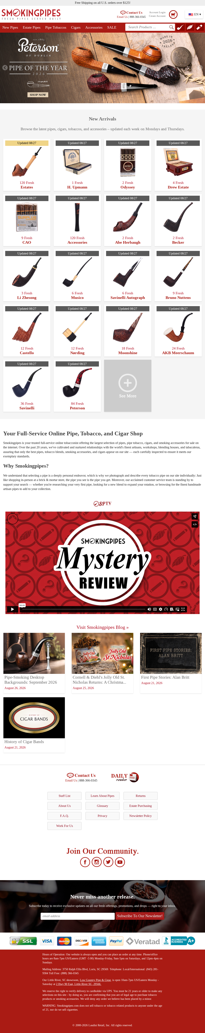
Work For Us (64, 826)
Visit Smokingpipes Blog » (102, 627)
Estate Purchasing (140, 806)
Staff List (64, 796)
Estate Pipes (31, 27)
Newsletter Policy (140, 816)
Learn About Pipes (102, 796)
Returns (141, 796)
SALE (111, 27)
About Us (64, 806)
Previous (5, 68)
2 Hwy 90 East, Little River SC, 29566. (78, 984)
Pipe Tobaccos (55, 27)
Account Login (157, 12)
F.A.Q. (64, 816)
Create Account (157, 16)
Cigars (75, 27)
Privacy (102, 816)
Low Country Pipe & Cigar (95, 980)
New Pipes (10, 27)
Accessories (93, 27)
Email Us (122, 16)
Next (200, 68)
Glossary (102, 806)
